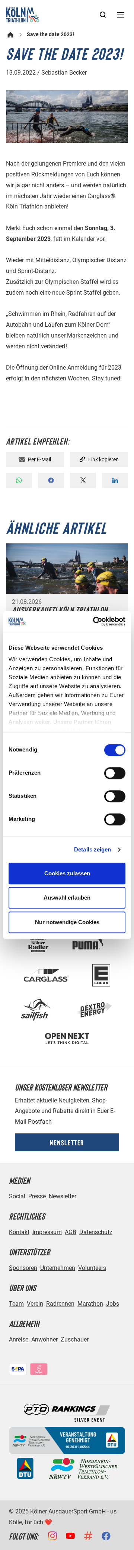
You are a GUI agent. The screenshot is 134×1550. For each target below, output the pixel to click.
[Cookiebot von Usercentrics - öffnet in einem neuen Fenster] (94, 621)
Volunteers (92, 1267)
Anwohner (44, 1339)
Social (17, 1196)
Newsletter (67, 1142)
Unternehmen (57, 1267)
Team (16, 1303)
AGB (70, 1232)
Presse (37, 1196)
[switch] (114, 773)
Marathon (90, 1303)
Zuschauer (75, 1339)
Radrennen (60, 1303)
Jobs (112, 1303)
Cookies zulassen (67, 873)
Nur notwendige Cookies (67, 922)
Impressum (47, 1232)
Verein (35, 1303)
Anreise (18, 1339)
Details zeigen (92, 849)
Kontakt (19, 1232)
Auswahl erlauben (67, 897)
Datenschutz (95, 1232)
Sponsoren (23, 1267)
